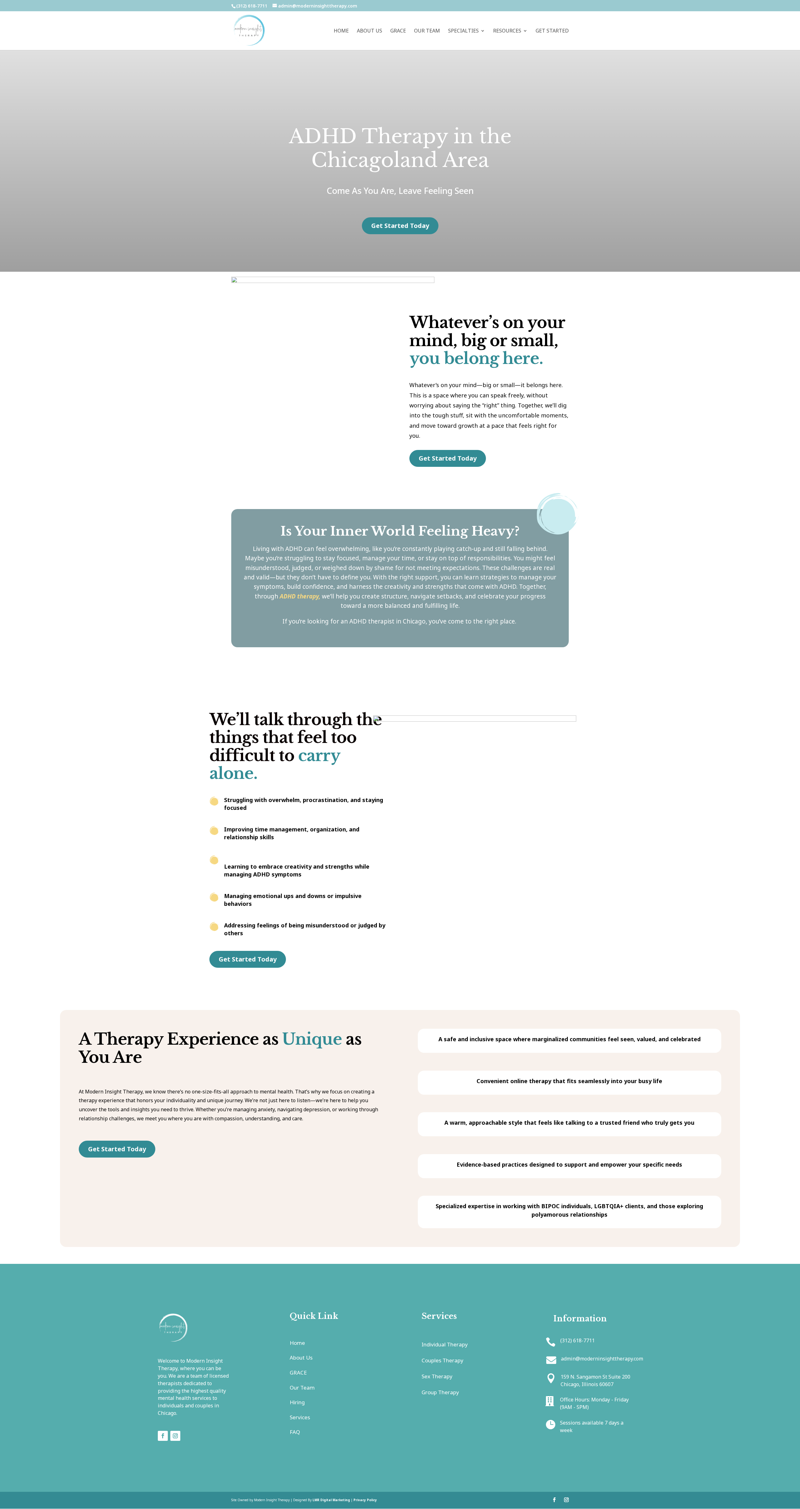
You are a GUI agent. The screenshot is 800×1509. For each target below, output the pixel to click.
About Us (369, 31)
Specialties (463, 31)
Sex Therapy (437, 1376)
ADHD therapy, (300, 596)
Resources (507, 31)
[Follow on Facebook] (163, 1436)
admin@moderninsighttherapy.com (602, 1358)
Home (341, 31)
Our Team (427, 31)
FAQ (295, 1432)
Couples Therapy (442, 1360)
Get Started (552, 31)
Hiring (297, 1402)
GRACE (398, 31)
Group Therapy (440, 1392)
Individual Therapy (445, 1344)
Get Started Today (400, 225)
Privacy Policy (365, 1500)
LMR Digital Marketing (331, 1500)
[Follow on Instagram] (175, 1436)
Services (300, 1417)
